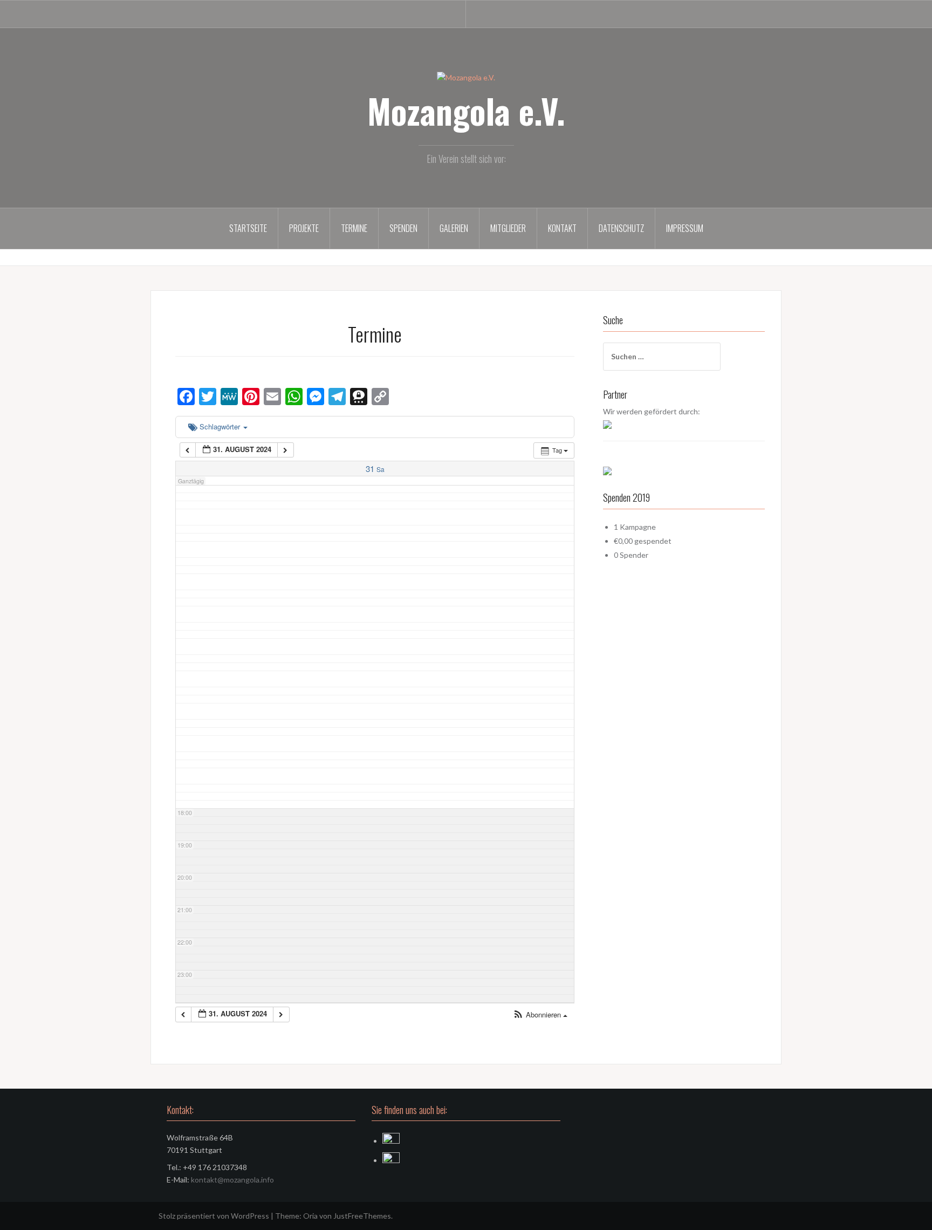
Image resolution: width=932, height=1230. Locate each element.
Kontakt (562, 228)
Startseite (248, 228)
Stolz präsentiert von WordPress (214, 1215)
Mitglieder (508, 228)
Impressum (684, 228)
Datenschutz (621, 228)
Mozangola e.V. (466, 110)
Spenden (403, 228)
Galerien (454, 228)
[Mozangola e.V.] (466, 76)
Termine (354, 228)
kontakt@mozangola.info (232, 1179)
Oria (310, 1215)
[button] (540, 1015)
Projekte (304, 228)
